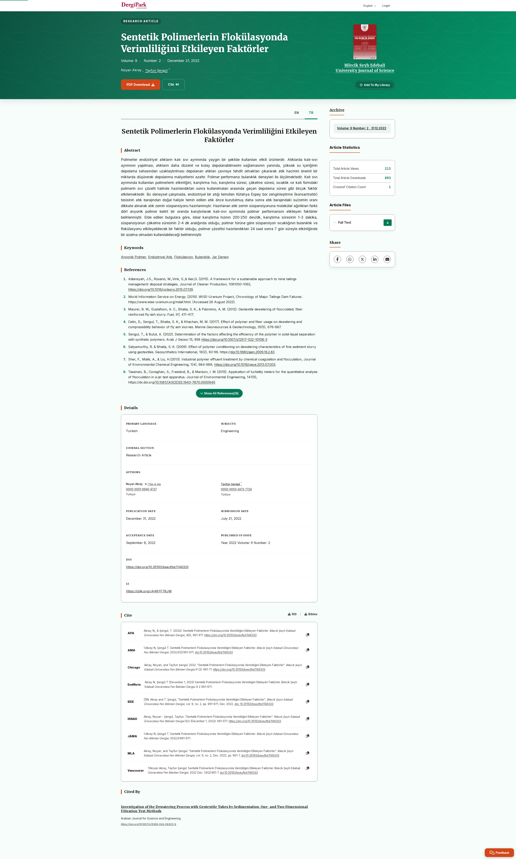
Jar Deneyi (220, 257)
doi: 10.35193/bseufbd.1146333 (254, 704)
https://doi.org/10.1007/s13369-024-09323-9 (148, 824)
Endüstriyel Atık (160, 257)
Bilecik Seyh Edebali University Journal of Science (365, 68)
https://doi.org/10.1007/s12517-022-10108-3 (234, 339)
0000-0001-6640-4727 (141, 489)
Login (386, 5)
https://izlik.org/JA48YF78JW (149, 591)
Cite (171, 84)
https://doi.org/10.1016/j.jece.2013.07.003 (244, 364)
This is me (154, 484)
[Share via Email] (387, 259)
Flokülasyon (183, 257)
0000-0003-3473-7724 (236, 489)
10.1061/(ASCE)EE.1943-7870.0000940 (185, 382)
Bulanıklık (202, 257)
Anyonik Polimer (133, 257)
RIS (294, 614)
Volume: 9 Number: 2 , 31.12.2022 (361, 128)
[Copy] (307, 635)
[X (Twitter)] (362, 259)
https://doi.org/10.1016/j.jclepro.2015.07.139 (160, 289)
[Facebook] (337, 259)
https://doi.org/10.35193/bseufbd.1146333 (157, 567)
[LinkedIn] (374, 259)
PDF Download (138, 85)
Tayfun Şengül (156, 71)
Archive (337, 110)
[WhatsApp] (350, 259)
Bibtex (312, 614)
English (368, 5)
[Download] (388, 222)
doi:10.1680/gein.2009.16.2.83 (253, 352)
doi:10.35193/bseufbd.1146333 (214, 652)
